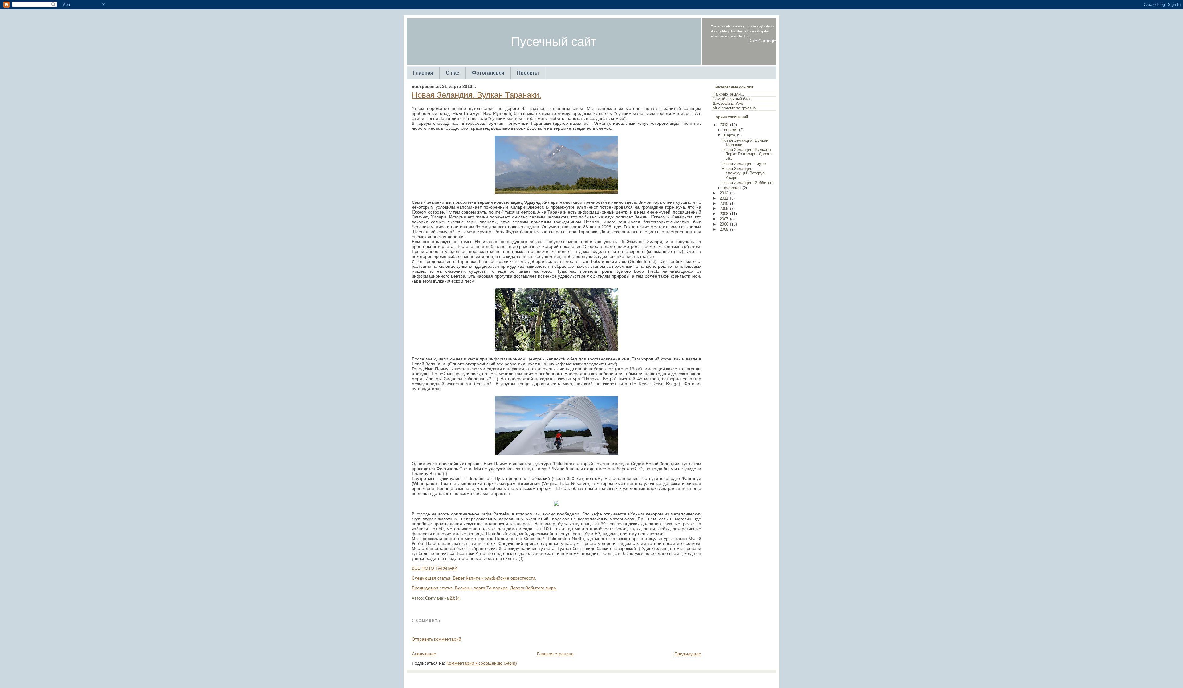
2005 (724, 229)
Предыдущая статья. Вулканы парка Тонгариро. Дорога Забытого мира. (484, 587)
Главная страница (555, 653)
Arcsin (621, 679)
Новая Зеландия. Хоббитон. (748, 183)
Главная (423, 72)
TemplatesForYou (580, 679)
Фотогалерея (488, 72)
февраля (732, 188)
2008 (724, 214)
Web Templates (641, 679)
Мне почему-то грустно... (736, 108)
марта (729, 135)
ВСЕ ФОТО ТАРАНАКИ (434, 568)
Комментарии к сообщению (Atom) (481, 663)
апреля (730, 130)
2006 (724, 224)
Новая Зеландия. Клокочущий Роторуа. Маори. (744, 173)
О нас (452, 72)
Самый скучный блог (732, 99)
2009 (724, 208)
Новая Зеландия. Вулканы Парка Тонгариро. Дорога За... (747, 154)
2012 (724, 193)
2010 (724, 204)
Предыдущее (687, 653)
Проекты (528, 72)
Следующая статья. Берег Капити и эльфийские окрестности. (474, 578)
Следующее (424, 653)
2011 (724, 198)
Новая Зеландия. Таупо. (744, 163)
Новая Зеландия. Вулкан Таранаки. (476, 95)
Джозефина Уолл (729, 103)
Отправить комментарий (436, 639)
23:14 (455, 598)
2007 (724, 219)
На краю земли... (728, 94)
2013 (724, 125)
